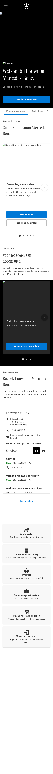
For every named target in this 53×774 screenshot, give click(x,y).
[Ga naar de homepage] (26, 6)
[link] (18, 424)
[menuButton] (5, 6)
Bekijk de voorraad (26, 99)
